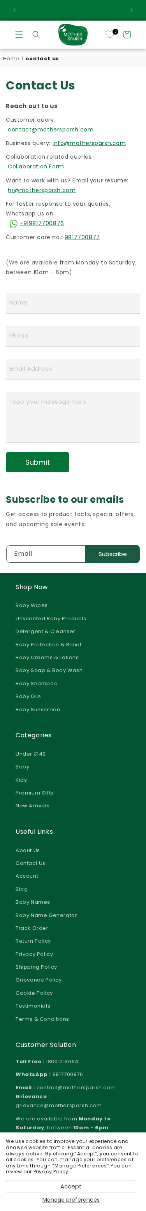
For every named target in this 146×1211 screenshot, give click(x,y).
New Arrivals (32, 805)
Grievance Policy (39, 980)
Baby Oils (28, 696)
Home (11, 58)
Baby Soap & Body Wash (49, 670)
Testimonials (33, 1006)
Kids (21, 780)
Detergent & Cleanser (46, 631)
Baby (22, 766)
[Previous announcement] (14, 10)
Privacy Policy (51, 1171)
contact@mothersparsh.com (50, 129)
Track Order (32, 928)
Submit (37, 462)
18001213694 (62, 1061)
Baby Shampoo (37, 683)
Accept (71, 1186)
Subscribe (113, 554)
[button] (19, 34)
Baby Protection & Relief (48, 644)
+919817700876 (41, 223)
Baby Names (33, 902)
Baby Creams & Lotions (47, 657)
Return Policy (33, 941)
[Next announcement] (131, 10)
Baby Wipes (32, 605)
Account (27, 876)
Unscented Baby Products (51, 618)
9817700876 (68, 1074)
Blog (22, 889)
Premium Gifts (35, 792)
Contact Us (31, 863)
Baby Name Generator (46, 915)
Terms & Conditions (42, 1019)
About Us (28, 850)
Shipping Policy (36, 967)
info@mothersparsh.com (89, 143)
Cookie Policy (34, 993)
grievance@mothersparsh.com (59, 1105)
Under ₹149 (31, 754)
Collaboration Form (36, 166)
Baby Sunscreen (38, 709)
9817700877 (82, 237)
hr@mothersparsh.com (42, 190)
